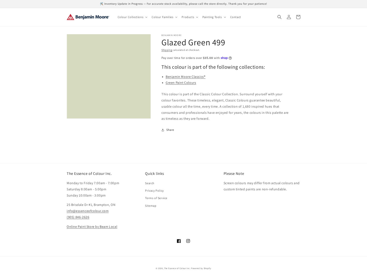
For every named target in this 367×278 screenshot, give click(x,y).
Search (149, 183)
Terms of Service (156, 198)
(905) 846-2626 (78, 217)
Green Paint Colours (181, 82)
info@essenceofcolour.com (88, 211)
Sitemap (150, 206)
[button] (132, 17)
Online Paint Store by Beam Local (92, 226)
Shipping (166, 49)
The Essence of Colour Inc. (177, 268)
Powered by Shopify (201, 268)
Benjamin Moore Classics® (185, 76)
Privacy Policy (154, 190)
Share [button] (170, 130)
